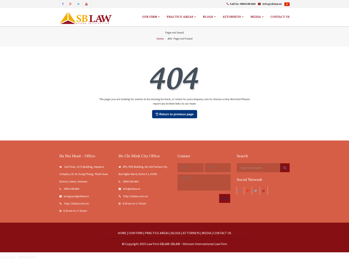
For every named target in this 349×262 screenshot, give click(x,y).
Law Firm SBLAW (158, 244)
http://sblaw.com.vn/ (76, 203)
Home (160, 38)
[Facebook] (63, 3)
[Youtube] (86, 3)
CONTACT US (280, 16)
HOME (122, 233)
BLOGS (208, 16)
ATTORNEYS (232, 16)
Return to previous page (176, 114)
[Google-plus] (71, 3)
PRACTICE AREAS (180, 16)
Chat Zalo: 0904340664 (18, 257)
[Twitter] (79, 3)
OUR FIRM (150, 16)
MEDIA (256, 16)
